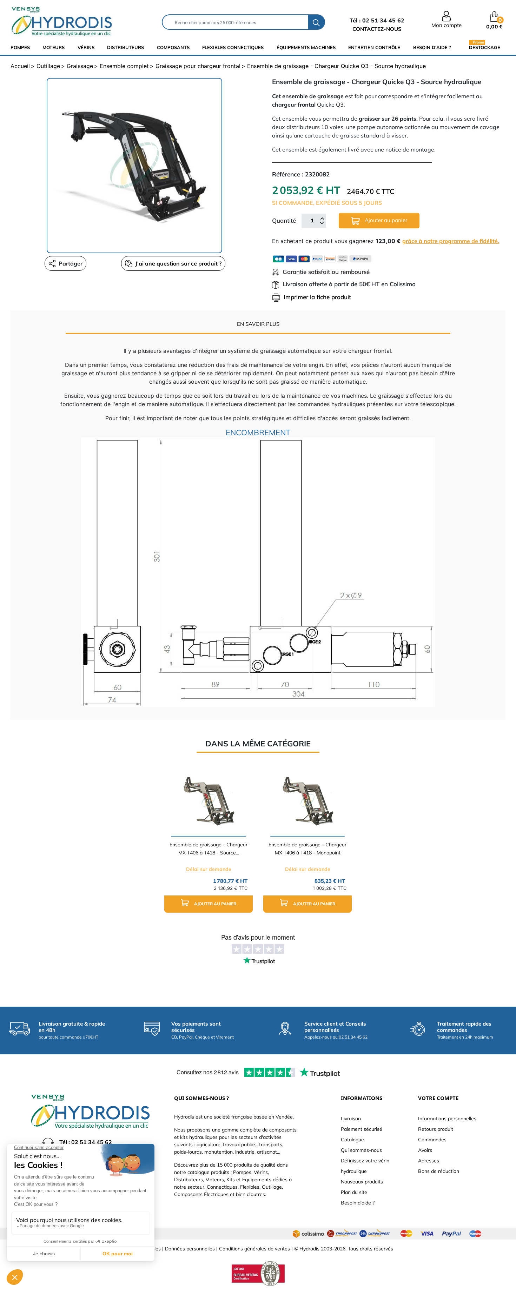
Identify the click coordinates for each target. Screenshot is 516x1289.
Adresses (428, 1160)
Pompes (20, 47)
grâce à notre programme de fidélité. (450, 240)
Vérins (86, 47)
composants (173, 47)
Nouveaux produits (362, 1182)
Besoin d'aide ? (432, 47)
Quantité (284, 220)
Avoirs (425, 1150)
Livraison (351, 1118)
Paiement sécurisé (361, 1129)
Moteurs (53, 47)
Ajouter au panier (385, 220)
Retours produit (435, 1129)
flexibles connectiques (233, 47)
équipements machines (306, 47)
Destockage (484, 47)
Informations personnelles (447, 1118)
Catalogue (352, 1139)
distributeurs (125, 47)
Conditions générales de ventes (254, 1249)
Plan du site (354, 1192)
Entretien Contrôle (374, 47)
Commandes (432, 1139)
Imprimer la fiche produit (317, 297)
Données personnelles (190, 1249)
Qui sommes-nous (361, 1150)
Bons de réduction (438, 1171)
